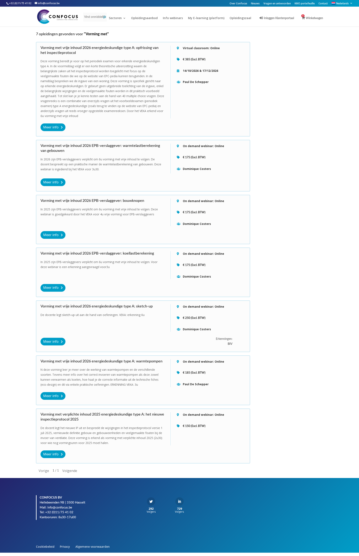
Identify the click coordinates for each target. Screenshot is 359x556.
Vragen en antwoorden (277, 3)
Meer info (51, 127)
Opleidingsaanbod (144, 18)
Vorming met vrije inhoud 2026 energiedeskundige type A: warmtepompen (101, 361)
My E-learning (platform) (206, 18)
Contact (323, 3)
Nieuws (255, 3)
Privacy (65, 547)
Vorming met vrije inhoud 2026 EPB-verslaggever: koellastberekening (97, 253)
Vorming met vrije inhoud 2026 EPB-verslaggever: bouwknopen (92, 201)
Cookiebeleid (45, 547)
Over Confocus (238, 3)
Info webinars (173, 18)
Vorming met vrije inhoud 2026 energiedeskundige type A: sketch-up (97, 306)
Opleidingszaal (240, 18)
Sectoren (115, 18)
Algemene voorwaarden (92, 547)
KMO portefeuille (305, 3)
